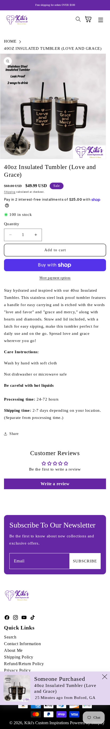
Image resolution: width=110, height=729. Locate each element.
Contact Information (22, 643)
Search (10, 637)
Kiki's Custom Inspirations (46, 722)
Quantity (11, 224)
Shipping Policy (18, 657)
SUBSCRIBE (85, 561)
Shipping (9, 191)
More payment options (55, 278)
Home (10, 41)
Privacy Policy (17, 670)
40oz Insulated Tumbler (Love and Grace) (52, 48)
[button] (99, 20)
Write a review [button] (55, 483)
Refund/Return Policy (24, 663)
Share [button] (14, 434)
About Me (13, 650)
